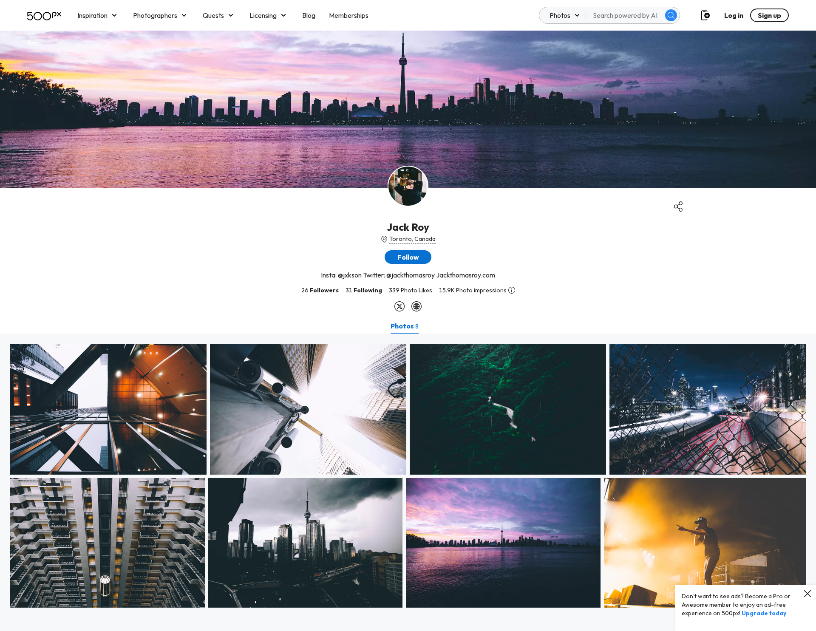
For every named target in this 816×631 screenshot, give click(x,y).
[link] (108, 409)
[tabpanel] (408, 482)
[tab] (404, 326)
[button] (671, 15)
